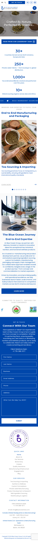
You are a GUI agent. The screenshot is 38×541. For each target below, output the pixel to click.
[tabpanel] (19, 23)
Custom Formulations (19, 486)
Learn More (19, 291)
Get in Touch (16, 2)
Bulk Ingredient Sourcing (19, 493)
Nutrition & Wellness (19, 484)
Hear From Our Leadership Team (17, 42)
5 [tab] (21, 189)
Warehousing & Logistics (19, 496)
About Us (19, 457)
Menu (35, 8)
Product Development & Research (19, 491)
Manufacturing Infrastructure (19, 469)
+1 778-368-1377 (5, 2)
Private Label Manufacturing (19, 489)
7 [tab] (25, 189)
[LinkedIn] (27, 2)
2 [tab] (33, 12)
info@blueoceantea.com (2, 2)
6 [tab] (23, 189)
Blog (19, 474)
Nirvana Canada (29, 538)
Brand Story (19, 462)
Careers (19, 464)
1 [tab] (31, 12)
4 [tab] (19, 189)
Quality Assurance (19, 466)
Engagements (19, 471)
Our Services (19, 459)
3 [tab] (36, 12)
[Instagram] (31, 2)
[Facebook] (35, 2)
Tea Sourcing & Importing (19, 481)
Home (19, 455)
